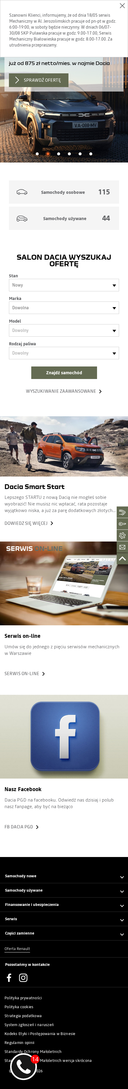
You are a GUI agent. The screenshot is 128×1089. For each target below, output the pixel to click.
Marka (15, 298)
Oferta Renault (17, 948)
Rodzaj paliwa (22, 343)
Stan (13, 276)
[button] (37, 153)
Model (15, 321)
